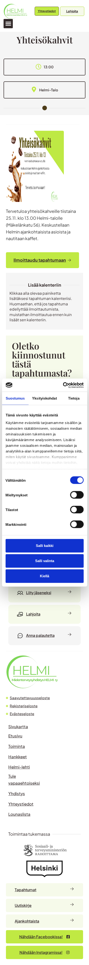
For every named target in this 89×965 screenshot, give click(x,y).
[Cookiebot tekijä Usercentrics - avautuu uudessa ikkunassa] (63, 385)
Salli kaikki (44, 546)
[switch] (77, 495)
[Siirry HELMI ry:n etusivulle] (32, 672)
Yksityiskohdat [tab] (44, 398)
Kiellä (44, 576)
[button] (8, 23)
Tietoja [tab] (74, 398)
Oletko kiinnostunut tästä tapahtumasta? (42, 359)
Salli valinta (44, 561)
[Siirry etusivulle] (15, 11)
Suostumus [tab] (15, 398)
